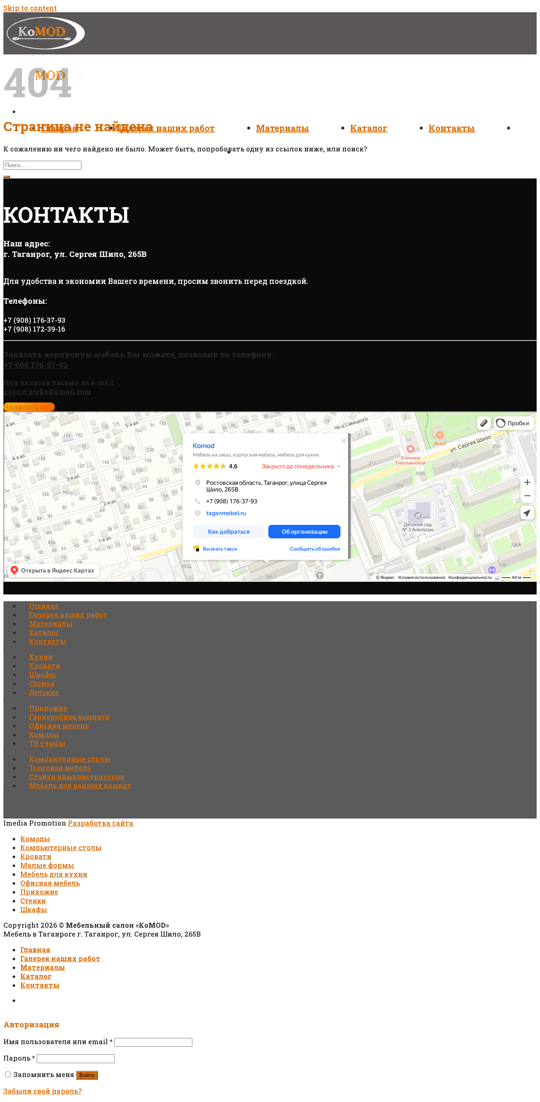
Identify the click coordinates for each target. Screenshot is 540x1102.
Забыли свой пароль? (42, 1090)
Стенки (42, 683)
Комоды (44, 734)
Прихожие (48, 707)
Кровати (44, 665)
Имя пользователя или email (58, 1041)
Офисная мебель (59, 725)
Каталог (368, 127)
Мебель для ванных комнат (80, 785)
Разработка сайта (100, 822)
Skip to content (30, 7)
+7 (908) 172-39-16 (34, 328)
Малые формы (47, 865)
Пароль (19, 1057)
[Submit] (6, 177)
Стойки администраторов (76, 776)
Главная (44, 605)
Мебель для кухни (53, 874)
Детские (44, 692)
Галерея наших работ (167, 127)
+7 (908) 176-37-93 (34, 320)
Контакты (452, 127)
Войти (86, 1075)
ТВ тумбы (47, 743)
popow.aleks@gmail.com (47, 391)
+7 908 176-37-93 (35, 364)
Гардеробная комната (69, 716)
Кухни (41, 656)
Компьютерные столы (70, 758)
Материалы (282, 127)
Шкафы (42, 674)
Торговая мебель (60, 767)
